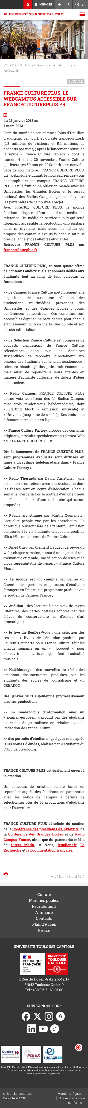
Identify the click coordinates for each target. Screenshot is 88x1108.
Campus (44, 65)
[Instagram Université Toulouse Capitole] (49, 1016)
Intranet (45, 4)
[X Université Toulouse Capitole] (37, 1016)
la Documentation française (49, 850)
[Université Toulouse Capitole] (57, 963)
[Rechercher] (68, 4)
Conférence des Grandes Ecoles (35, 834)
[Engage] (52, 1053)
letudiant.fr (67, 844)
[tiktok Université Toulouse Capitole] (54, 1028)
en (83, 4)
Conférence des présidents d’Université (45, 829)
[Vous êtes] (28, 4)
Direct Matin (22, 844)
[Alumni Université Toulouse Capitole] (60, 1016)
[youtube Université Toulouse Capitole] (43, 1028)
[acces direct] (59, 4)
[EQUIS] (31, 1053)
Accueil (29, 65)
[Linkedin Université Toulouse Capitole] (31, 1028)
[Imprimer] (7, 874)
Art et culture (62, 65)
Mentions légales (70, 1093)
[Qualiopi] (10, 1053)
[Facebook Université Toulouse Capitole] (26, 1016)
